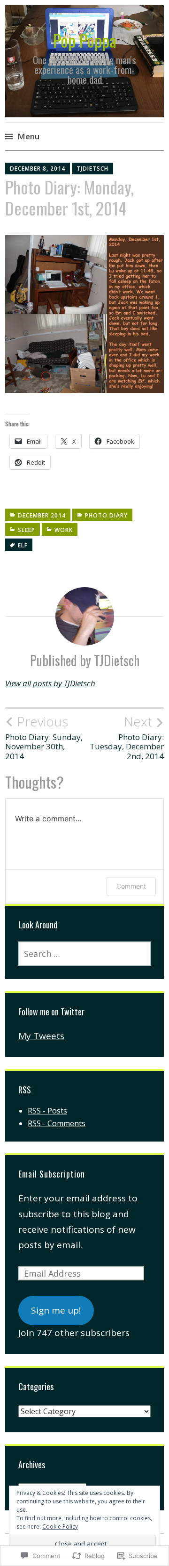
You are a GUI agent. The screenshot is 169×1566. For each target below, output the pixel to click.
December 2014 (42, 515)
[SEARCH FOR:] (84, 953)
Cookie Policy (60, 1526)
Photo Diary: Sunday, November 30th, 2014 (44, 737)
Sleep (26, 530)
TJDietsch (92, 168)
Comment (131, 886)
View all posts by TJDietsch (50, 683)
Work (63, 530)
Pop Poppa (84, 40)
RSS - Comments (56, 1123)
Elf (23, 545)
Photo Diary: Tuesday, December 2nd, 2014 (127, 737)
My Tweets (41, 1036)
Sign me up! (56, 1310)
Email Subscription (51, 1174)
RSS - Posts (47, 1111)
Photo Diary (106, 515)
